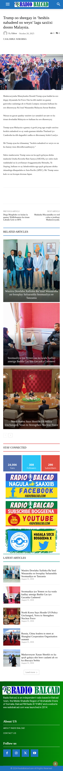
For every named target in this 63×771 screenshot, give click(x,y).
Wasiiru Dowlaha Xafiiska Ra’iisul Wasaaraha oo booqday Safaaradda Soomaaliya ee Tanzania (31, 294)
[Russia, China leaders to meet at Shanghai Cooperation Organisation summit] (11, 637)
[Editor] (5, 33)
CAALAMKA (9, 39)
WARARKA (21, 39)
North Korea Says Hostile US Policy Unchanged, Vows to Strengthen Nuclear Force (39, 615)
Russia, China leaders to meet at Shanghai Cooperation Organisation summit (39, 636)
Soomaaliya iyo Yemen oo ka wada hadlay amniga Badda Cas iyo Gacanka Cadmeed (39, 594)
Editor (14, 33)
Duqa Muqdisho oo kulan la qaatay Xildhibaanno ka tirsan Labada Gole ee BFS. (16, 217)
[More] (40, 46)
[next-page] (10, 435)
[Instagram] (16, 753)
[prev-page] (5, 435)
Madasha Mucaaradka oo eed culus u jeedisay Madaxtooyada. (47, 217)
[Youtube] (34, 753)
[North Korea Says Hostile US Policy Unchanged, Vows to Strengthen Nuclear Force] (31, 397)
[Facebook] (7, 753)
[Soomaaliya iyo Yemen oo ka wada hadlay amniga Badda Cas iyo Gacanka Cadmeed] (31, 334)
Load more (30, 672)
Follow (31, 456)
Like (12, 456)
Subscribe (50, 456)
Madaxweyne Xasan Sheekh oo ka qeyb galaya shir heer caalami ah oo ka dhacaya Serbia (39, 657)
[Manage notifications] (55, 763)
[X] (25, 753)
